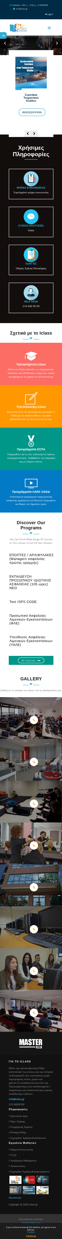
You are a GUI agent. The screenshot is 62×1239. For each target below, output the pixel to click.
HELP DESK (31, 301)
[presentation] (27, 133)
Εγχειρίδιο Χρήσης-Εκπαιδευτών (28, 1137)
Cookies (31, 1232)
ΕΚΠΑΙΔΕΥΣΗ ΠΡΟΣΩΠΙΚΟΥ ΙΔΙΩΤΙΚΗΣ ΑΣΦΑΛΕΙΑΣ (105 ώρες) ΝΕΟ (30, 582)
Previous (5, 43)
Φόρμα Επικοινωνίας (21, 1149)
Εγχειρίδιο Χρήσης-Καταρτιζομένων (30, 1171)
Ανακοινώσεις (17, 1166)
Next (57, 43)
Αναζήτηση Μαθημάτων (23, 1160)
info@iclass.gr (16, 1099)
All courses (28, 660)
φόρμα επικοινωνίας (31, 187)
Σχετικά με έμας (18, 1115)
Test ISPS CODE (23, 602)
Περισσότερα (32, 112)
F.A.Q (13, 1155)
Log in (50, 14)
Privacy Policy (18, 1132)
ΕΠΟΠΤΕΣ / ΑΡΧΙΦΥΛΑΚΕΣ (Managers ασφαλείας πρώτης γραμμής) (31, 558)
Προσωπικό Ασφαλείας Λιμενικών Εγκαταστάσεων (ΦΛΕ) (31, 619)
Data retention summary (31, 1219)
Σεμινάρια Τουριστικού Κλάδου (31, 97)
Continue (31, 1236)
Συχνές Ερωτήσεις (31, 225)
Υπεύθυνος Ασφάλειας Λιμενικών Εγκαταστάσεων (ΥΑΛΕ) (31, 641)
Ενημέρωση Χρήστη (21, 1126)
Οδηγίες (31, 263)
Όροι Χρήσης (17, 1121)
